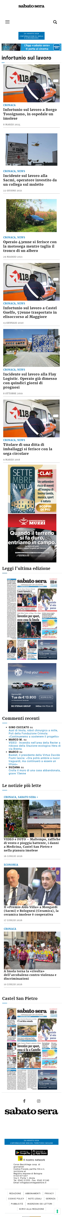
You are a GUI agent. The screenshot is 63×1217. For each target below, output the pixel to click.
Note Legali (35, 1199)
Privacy (49, 1193)
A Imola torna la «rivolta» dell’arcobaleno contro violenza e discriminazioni (30, 974)
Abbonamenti (33, 1193)
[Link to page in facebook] (24, 1101)
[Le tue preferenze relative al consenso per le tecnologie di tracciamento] (57, 1211)
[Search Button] (50, 20)
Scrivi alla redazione (31, 1209)
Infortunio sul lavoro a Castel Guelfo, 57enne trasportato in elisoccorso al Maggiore (30, 312)
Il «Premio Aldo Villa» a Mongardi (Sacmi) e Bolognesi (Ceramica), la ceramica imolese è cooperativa (31, 910)
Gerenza (51, 1199)
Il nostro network (34, 1159)
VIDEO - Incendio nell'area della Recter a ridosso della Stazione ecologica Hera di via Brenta (35, 745)
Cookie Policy (16, 1199)
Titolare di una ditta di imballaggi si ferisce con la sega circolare (27, 449)
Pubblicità (17, 1204)
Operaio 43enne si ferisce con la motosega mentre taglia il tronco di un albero (30, 246)
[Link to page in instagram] (38, 1101)
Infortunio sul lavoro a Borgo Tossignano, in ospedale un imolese (30, 114)
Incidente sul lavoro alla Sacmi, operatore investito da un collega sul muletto (30, 180)
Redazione (15, 1193)
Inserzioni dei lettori (39, 1204)
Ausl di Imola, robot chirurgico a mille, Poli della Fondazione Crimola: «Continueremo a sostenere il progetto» (34, 733)
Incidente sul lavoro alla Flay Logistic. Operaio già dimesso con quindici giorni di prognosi (30, 381)
